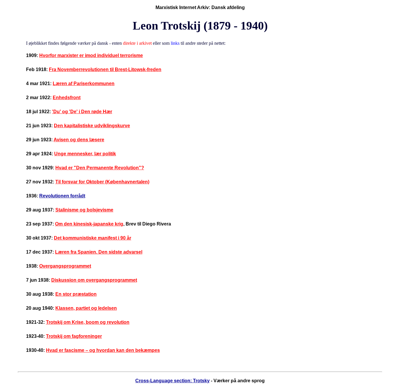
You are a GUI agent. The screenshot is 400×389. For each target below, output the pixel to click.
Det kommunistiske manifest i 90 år (92, 237)
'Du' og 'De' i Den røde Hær (82, 111)
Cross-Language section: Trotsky (172, 380)
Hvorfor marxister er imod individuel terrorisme (91, 55)
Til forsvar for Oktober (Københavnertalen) (102, 181)
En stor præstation (76, 294)
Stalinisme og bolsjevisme (84, 209)
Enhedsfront (67, 97)
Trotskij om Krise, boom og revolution (87, 322)
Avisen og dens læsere (79, 139)
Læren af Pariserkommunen (83, 83)
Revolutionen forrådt (62, 195)
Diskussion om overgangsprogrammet (94, 280)
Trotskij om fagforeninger (74, 336)
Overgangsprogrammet (65, 266)
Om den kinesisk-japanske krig (89, 223)
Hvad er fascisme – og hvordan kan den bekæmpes (103, 350)
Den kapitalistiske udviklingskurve (92, 125)
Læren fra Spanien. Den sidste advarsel (98, 251)
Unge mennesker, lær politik (85, 153)
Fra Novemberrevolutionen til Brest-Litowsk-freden (105, 69)
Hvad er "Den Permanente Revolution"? (99, 167)
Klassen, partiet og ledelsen (86, 308)
